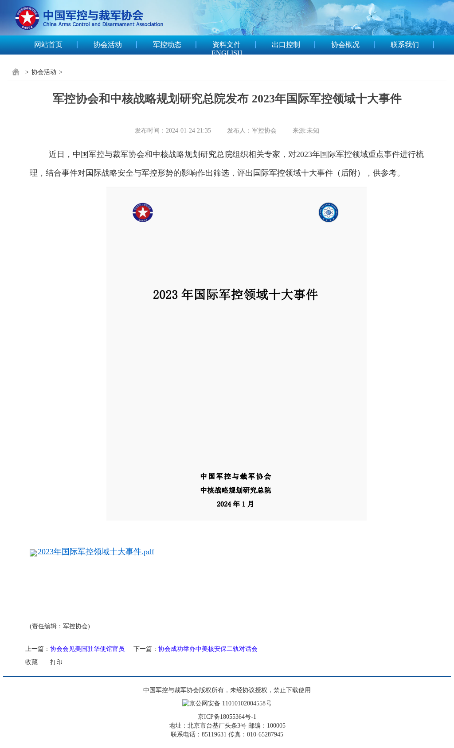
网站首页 (48, 44)
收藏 (31, 662)
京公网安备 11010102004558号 (230, 703)
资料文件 (226, 44)
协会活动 (108, 44)
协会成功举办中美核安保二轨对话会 (208, 649)
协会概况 (345, 44)
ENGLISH (227, 53)
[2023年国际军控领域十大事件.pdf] (236, 353)
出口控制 (286, 44)
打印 (56, 662)
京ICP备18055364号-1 (227, 716)
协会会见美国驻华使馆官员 (87, 649)
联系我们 (405, 44)
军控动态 (167, 44)
